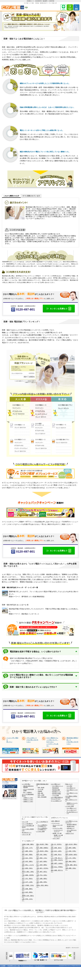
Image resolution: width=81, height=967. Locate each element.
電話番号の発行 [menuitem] (70, 826)
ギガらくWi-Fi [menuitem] (56, 838)
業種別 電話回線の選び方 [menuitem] (42, 784)
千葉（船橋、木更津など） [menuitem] (28, 875)
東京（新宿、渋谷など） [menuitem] (27, 869)
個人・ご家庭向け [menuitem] (27, 792)
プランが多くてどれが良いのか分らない (32, 740)
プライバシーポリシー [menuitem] (28, 965)
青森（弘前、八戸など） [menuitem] (27, 848)
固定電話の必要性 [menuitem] (56, 793)
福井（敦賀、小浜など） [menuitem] (41, 858)
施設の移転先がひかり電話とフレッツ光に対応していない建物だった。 (45, 151)
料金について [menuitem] (69, 784)
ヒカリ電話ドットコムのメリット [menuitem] (71, 821)
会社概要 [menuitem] (3, 965)
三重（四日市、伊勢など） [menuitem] (42, 851)
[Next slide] (74, 955)
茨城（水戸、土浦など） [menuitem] (27, 882)
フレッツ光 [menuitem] (25, 821)
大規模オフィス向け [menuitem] (28, 801)
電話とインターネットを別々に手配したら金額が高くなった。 (42, 130)
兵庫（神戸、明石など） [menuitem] (41, 872)
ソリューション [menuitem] (55, 823)
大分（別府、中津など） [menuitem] (70, 851)
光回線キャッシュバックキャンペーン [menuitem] (72, 803)
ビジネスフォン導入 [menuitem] (57, 828)
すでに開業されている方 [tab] (31, 196)
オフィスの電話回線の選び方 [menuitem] (28, 795)
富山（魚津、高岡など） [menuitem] (41, 865)
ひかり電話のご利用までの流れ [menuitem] (71, 797)
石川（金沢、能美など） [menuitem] (41, 862)
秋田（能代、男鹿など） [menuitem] (27, 855)
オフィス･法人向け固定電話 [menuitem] (28, 790)
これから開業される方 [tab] (11, 196)
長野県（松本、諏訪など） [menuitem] (28, 896)
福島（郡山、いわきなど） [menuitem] (28, 865)
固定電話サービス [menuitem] (56, 791)
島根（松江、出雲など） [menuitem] (56, 851)
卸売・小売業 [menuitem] (41, 795)
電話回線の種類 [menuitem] (56, 789)
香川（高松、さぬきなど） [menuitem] (57, 860)
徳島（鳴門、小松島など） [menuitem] (57, 864)
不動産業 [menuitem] (40, 791)
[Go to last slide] (6, 955)
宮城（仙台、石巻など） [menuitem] (27, 858)
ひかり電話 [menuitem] (69, 786)
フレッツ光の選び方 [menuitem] (27, 823)
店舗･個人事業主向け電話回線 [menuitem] (28, 786)
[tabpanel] (40, 222)
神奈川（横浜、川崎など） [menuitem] (28, 872)
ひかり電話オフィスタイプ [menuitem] (72, 790)
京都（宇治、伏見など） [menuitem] (41, 875)
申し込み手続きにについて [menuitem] (72, 812)
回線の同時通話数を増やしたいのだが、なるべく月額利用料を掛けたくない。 (47, 107)
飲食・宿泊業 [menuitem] (41, 787)
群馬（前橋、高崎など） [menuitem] (27, 889)
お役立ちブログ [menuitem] (70, 833)
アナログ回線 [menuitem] (55, 795)
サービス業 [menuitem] (40, 789)
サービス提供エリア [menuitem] (56, 801)
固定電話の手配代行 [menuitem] (72, 824)
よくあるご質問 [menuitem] (69, 806)
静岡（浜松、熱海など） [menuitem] (41, 855)
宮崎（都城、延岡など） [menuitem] (70, 862)
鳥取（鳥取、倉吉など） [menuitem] (56, 848)
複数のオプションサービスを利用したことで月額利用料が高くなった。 (45, 83)
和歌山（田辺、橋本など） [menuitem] (42, 886)
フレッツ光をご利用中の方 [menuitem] (28, 829)
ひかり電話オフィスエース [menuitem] (72, 793)
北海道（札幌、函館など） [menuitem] (28, 845)
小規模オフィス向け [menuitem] (28, 797)
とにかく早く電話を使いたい (12, 740)
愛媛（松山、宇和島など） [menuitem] (57, 867)
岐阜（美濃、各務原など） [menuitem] (42, 848)
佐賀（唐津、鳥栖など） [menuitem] (70, 848)
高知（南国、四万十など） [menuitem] (57, 871)
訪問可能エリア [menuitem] (70, 828)
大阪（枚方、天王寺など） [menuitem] (42, 869)
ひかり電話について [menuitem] (71, 808)
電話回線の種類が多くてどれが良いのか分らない (72, 741)
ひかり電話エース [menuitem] (71, 787)
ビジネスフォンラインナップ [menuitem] (58, 831)
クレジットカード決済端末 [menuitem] (57, 825)
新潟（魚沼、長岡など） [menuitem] (27, 893)
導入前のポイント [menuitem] (27, 832)
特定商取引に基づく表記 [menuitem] (14, 965)
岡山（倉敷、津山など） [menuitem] (56, 855)
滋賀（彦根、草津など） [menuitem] (41, 882)
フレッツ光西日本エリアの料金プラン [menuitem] (42, 829)
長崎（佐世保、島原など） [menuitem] (71, 855)
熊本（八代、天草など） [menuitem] (70, 858)
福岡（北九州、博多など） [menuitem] (71, 845)
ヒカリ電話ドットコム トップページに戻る (9, 782)
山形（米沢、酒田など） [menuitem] (27, 862)
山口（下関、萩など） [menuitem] (57, 858)
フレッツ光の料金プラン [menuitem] (42, 822)
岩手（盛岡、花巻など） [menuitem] (27, 851)
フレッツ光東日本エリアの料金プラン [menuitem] (42, 825)
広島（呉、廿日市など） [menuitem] (56, 845)
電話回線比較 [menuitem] (55, 787)
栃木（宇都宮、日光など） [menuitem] (28, 886)
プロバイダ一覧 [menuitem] (26, 834)
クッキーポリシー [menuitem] (40, 965)
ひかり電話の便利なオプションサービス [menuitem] (57, 798)
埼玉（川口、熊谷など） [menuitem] (27, 879)
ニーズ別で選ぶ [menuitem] (26, 784)
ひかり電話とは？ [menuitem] (55, 784)
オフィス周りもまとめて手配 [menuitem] (72, 831)
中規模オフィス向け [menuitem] (28, 799)
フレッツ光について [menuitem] (71, 810)
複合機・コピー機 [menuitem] (57, 833)
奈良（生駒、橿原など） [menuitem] (41, 879)
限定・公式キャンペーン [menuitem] (71, 800)
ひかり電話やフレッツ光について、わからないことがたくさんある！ (52, 742)
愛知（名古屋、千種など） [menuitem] (42, 845)
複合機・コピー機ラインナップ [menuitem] (58, 836)
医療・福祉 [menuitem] (40, 793)
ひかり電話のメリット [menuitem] (57, 786)
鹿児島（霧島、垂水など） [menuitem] (71, 865)
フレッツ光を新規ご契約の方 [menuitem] (28, 826)
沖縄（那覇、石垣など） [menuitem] (70, 869)
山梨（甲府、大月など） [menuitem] (27, 899)
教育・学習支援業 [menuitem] (42, 797)
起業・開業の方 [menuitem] (55, 821)
